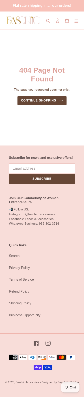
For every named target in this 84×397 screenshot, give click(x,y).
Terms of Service (21, 279)
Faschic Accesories (27, 382)
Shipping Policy (20, 303)
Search (14, 256)
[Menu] (76, 20)
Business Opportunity (25, 315)
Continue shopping (38, 100)
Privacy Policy (19, 268)
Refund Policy (19, 291)
